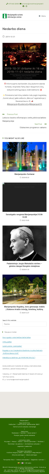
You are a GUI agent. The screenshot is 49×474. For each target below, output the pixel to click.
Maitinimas (24, 431)
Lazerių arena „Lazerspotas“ (12, 346)
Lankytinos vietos (24, 440)
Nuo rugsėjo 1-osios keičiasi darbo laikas (16, 337)
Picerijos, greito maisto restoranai (24, 435)
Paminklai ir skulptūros (15, 444)
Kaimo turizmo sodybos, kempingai (24, 427)
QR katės (28, 463)
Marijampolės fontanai (24, 174)
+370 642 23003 (13, 4)
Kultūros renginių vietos (14, 452)
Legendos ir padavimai (24, 446)
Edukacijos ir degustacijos (32, 452)
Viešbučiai (12, 424)
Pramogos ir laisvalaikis (24, 451)
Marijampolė (24, 420)
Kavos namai (31, 433)
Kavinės (23, 433)
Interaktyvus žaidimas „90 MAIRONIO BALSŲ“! (18, 357)
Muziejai (7, 441)
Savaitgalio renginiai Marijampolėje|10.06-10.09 (24, 215)
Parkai (20, 441)
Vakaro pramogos (31, 455)
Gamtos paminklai (30, 441)
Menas (14, 441)
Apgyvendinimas (24, 423)
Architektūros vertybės (32, 444)
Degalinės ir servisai (37, 460)
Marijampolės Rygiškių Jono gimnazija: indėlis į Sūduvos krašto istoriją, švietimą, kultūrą (24, 308)
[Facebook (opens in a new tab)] (23, 6)
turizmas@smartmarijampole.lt (32, 4)
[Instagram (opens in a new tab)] (26, 6)
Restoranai (15, 433)
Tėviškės (40, 441)
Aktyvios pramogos (18, 455)
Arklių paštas (7, 342)
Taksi (12, 460)
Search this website (9, 320)
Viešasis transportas (22, 460)
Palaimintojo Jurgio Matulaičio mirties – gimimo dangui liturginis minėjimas (24, 264)
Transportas (7, 460)
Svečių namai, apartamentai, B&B (28, 424)
